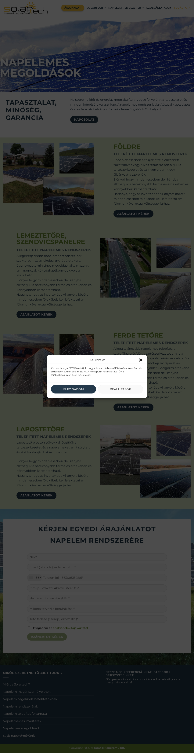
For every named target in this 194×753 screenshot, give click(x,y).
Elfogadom (73, 389)
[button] (141, 360)
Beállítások (120, 389)
